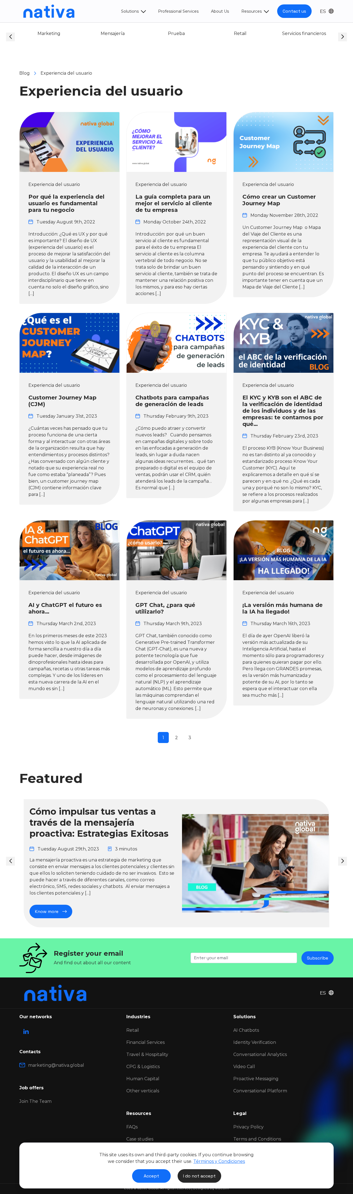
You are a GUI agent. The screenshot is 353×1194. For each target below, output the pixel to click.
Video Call (244, 1066)
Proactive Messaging (256, 1078)
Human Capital (142, 1078)
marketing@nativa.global (56, 1065)
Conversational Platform (260, 1090)
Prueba (118, 33)
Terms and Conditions (257, 1139)
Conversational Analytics (260, 1054)
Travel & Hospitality (147, 1054)
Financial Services (145, 1042)
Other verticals (142, 1090)
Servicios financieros (246, 33)
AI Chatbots (246, 1030)
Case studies (139, 1139)
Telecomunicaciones (309, 33)
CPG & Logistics (143, 1066)
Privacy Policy (248, 1127)
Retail (181, 33)
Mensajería (54, 33)
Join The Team (35, 1101)
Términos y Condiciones (219, 1161)
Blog (24, 73)
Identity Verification (254, 1042)
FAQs (132, 1127)
